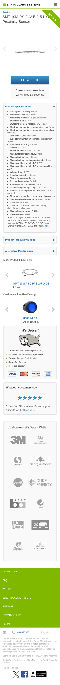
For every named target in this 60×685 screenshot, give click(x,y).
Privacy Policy (12, 615)
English (45, 632)
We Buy (7, 589)
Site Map (7, 606)
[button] (5, 51)
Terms (6, 623)
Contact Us (10, 571)
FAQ (4, 580)
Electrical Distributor (17, 597)
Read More (29, 410)
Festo (46, 226)
